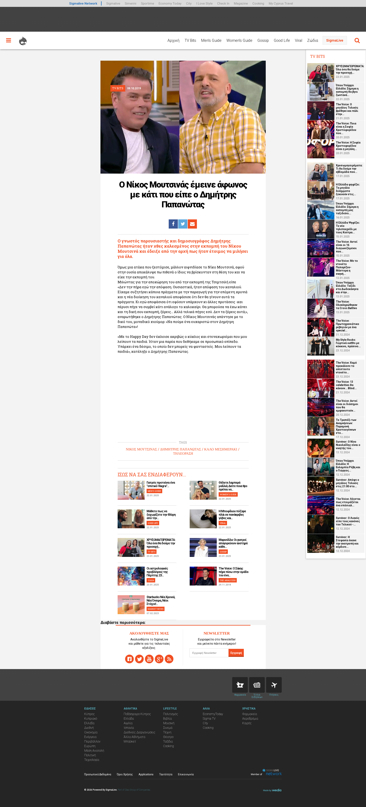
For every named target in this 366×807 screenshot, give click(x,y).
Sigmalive (113, 3)
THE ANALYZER (228, 580)
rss (169, 659)
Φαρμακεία (249, 714)
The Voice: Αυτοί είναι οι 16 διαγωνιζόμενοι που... (346, 246)
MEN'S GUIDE (154, 491)
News (257, 685)
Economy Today (170, 3)
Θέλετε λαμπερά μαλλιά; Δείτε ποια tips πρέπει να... (233, 486)
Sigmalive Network (83, 3)
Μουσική (168, 723)
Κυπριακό (90, 718)
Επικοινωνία (186, 774)
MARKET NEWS (155, 608)
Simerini (130, 3)
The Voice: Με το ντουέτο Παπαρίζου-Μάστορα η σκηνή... (347, 267)
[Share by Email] (192, 224)
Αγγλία (128, 723)
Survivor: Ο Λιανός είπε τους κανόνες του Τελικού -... (348, 521)
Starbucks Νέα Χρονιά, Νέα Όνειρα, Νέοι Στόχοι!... (161, 600)
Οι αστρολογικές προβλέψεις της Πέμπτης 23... (157, 572)
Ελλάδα (89, 723)
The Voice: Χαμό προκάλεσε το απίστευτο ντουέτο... (346, 367)
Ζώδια (312, 40)
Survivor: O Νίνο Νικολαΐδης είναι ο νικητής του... (348, 445)
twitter (139, 659)
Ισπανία (129, 728)
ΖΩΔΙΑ (151, 580)
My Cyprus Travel (281, 3)
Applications (146, 774)
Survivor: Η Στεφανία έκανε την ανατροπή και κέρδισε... (347, 542)
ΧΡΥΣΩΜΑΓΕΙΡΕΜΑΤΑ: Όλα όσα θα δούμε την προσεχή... (161, 543)
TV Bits (190, 40)
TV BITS (151, 551)
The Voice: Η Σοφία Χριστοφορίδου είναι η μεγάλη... (348, 146)
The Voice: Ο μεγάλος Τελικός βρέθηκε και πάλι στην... (347, 109)
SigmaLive (334, 40)
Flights (274, 685)
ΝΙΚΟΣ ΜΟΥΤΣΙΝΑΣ (141, 449)
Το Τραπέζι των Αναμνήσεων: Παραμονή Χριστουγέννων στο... (346, 426)
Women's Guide (239, 40)
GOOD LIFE (153, 523)
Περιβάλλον (92, 741)
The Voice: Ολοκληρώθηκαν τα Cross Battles (346, 305)
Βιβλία (167, 718)
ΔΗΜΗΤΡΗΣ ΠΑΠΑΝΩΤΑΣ (180, 449)
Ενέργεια (90, 737)
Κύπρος (89, 714)
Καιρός (247, 723)
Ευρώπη (90, 746)
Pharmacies (240, 685)
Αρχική (173, 40)
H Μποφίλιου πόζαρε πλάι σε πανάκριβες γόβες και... (232, 514)
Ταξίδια (168, 741)
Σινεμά (167, 728)
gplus (159, 659)
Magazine (241, 3)
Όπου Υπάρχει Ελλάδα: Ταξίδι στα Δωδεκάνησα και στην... (347, 287)
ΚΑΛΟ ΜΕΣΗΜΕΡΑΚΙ (220, 449)
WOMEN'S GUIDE (228, 494)
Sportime (147, 3)
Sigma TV (209, 718)
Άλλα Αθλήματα (134, 737)
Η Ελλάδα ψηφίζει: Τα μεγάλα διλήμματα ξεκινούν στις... (348, 189)
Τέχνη (167, 732)
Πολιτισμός (170, 714)
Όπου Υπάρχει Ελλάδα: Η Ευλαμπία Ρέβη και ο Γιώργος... (348, 465)
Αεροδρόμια (250, 718)
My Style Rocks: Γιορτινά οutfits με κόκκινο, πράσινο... (348, 343)
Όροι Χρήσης (125, 774)
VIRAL (223, 523)
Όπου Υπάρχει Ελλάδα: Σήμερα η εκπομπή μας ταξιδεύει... (347, 208)
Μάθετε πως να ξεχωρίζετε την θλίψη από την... (161, 514)
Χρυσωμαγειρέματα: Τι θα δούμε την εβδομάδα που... (349, 168)
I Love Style (204, 3)
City (189, 3)
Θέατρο (168, 737)
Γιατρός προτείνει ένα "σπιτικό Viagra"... (161, 484)
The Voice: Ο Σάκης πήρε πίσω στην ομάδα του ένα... (233, 572)
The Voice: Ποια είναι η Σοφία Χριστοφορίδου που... (346, 128)
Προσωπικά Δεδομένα (97, 774)
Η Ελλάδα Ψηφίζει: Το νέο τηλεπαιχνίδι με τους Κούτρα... (348, 227)
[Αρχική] (23, 39)
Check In (223, 3)
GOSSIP (223, 551)
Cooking (258, 3)
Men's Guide (211, 40)
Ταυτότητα (165, 774)
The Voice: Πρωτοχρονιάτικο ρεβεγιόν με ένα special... (347, 325)
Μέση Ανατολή (94, 750)
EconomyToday (213, 714)
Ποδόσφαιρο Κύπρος (137, 714)
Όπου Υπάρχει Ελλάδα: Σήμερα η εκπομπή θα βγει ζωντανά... (347, 90)
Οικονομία (90, 732)
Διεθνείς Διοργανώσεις (139, 732)
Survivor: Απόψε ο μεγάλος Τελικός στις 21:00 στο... (347, 483)
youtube (149, 659)
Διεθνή (89, 728)
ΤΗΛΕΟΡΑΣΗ (183, 453)
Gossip (263, 40)
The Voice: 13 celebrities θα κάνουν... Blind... (346, 385)
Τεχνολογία (91, 760)
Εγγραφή (236, 652)
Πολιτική (90, 755)
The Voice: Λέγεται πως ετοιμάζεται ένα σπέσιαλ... (348, 502)
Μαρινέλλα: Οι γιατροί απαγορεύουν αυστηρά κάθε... (233, 543)
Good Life (282, 40)
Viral (298, 40)
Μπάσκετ (130, 741)
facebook (129, 659)
